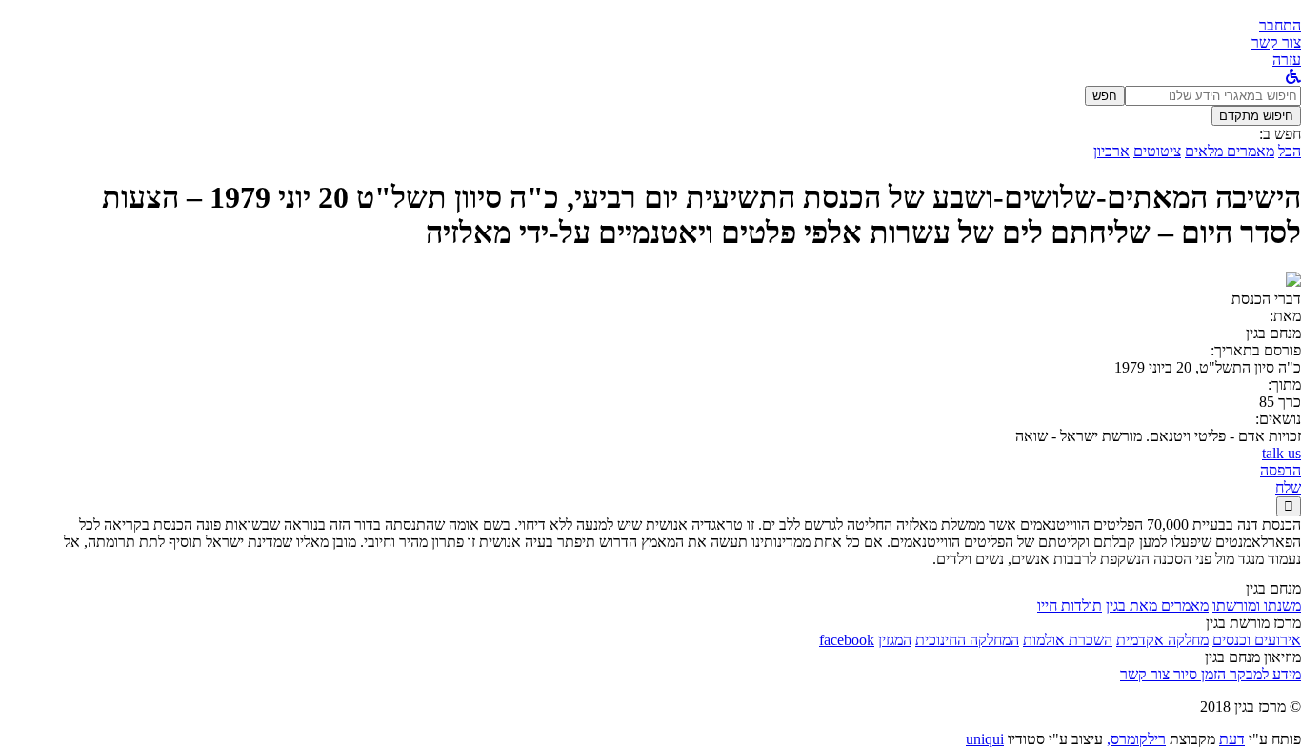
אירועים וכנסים (1256, 640)
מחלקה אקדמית (1162, 640)
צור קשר (1145, 674)
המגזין (894, 640)
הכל (1289, 151)
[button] (1280, 25)
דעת (1232, 739)
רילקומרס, (1136, 739)
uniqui (985, 739)
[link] (1276, 42)
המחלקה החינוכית (967, 640)
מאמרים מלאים (1229, 151)
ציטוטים (1157, 151)
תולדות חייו (1069, 605)
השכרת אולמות (1067, 640)
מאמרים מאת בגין (1157, 605)
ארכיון (1111, 151)
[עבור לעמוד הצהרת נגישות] (1293, 77)
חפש (1104, 96)
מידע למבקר (1263, 674)
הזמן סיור (1198, 674)
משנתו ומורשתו (1256, 605)
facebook (846, 640)
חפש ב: (1280, 134)
